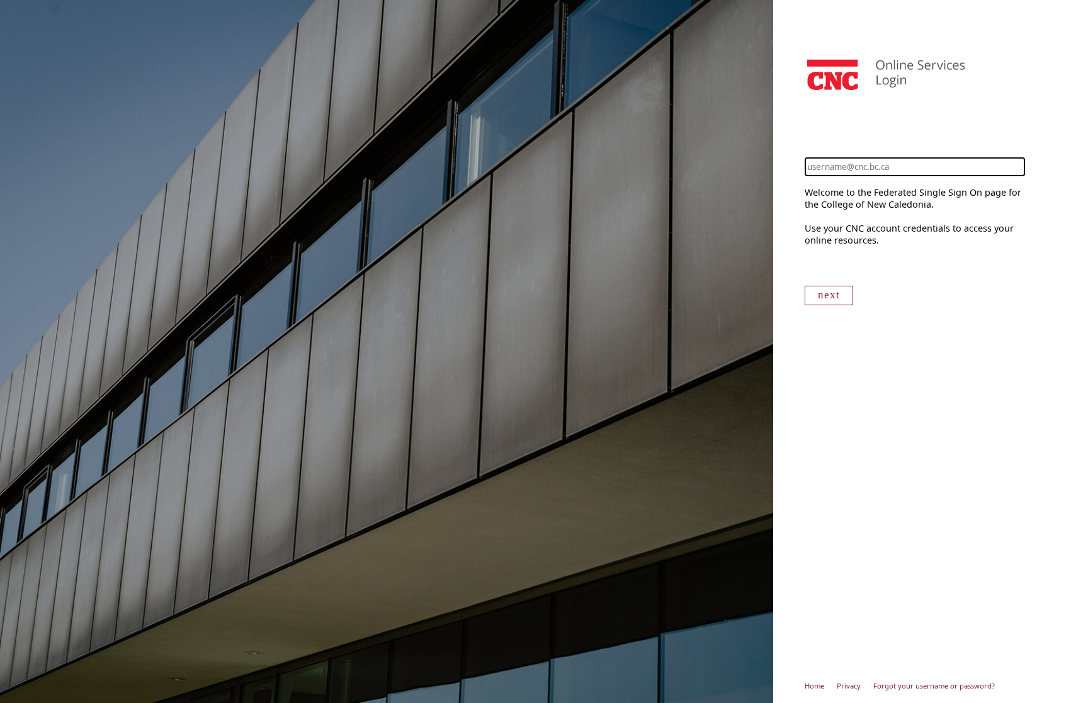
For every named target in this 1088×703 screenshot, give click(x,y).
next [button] (829, 295)
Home (814, 685)
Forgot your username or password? (934, 685)
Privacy (849, 685)
